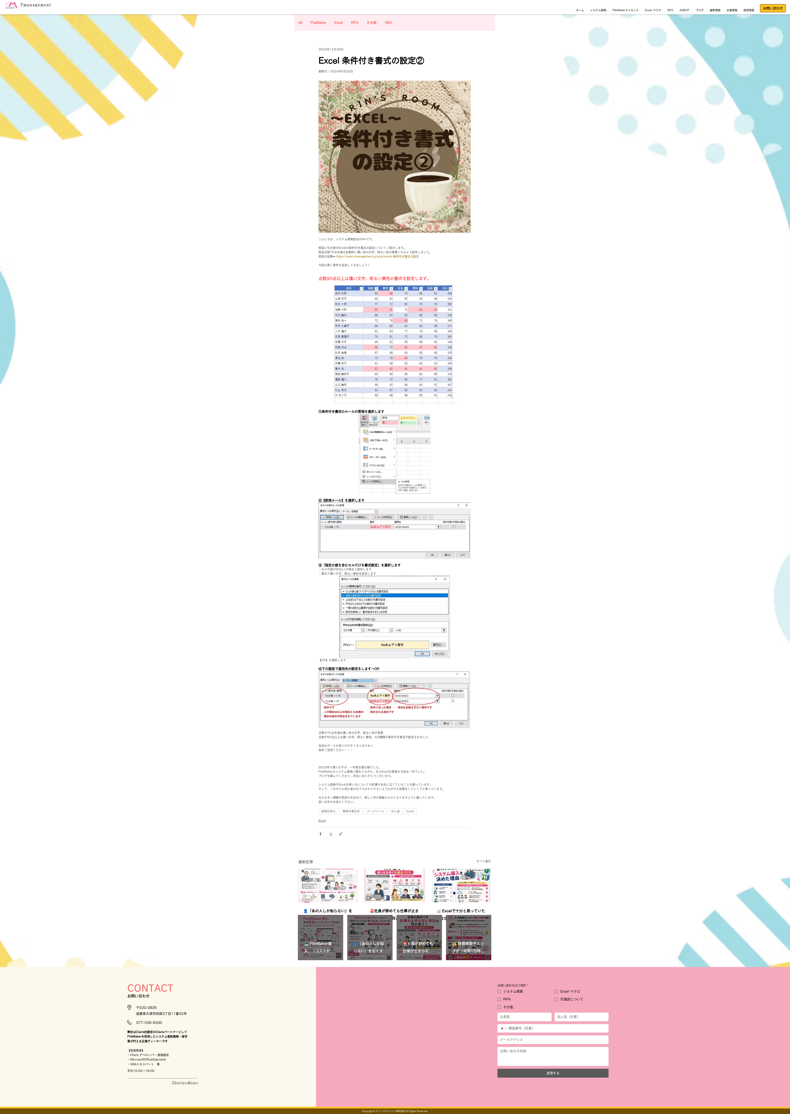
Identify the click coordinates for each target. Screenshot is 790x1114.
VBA (388, 22)
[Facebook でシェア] (320, 834)
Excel (339, 22)
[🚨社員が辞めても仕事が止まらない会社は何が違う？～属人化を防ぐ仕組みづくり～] (394, 885)
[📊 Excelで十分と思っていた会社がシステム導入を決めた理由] (461, 885)
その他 (371, 22)
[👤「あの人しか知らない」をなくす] (328, 885)
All (300, 22)
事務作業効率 (351, 811)
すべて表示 (483, 861)
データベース (375, 811)
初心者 (395, 811)
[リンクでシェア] (341, 834)
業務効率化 (328, 811)
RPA (354, 22)
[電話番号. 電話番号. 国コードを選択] (504, 1028)
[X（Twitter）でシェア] (330, 834)
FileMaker (318, 22)
